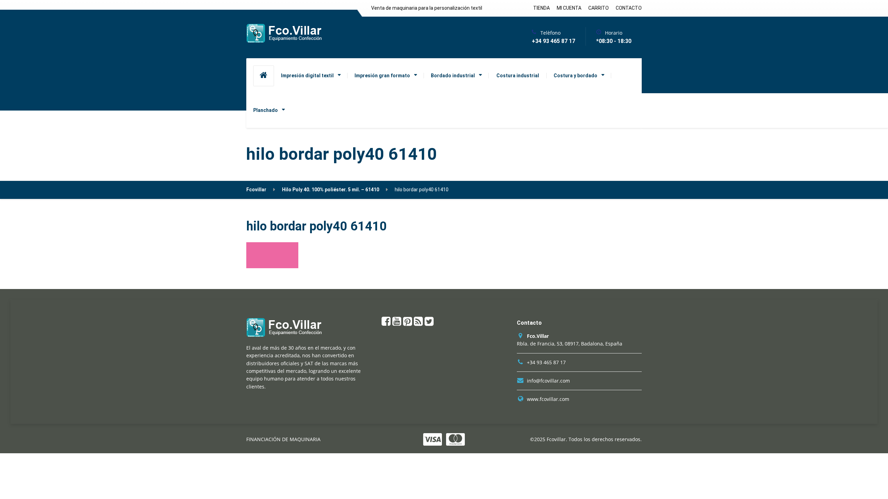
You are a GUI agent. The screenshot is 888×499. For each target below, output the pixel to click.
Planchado (265, 110)
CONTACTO (629, 8)
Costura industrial (517, 75)
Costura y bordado (575, 75)
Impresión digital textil (307, 75)
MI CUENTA (569, 8)
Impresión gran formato (382, 75)
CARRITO (598, 8)
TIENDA (541, 8)
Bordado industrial (453, 75)
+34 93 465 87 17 (546, 362)
